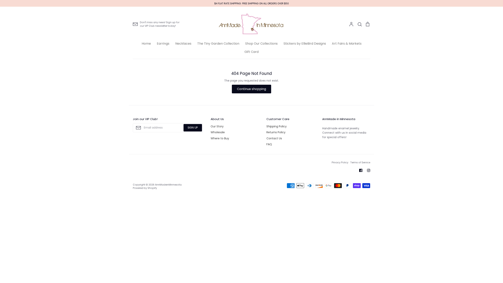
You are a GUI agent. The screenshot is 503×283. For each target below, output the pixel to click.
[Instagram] (369, 170)
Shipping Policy (276, 126)
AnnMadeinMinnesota (168, 184)
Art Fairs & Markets (347, 43)
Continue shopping (251, 89)
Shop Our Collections (261, 43)
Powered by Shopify (145, 188)
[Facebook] (361, 170)
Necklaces (183, 43)
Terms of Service (360, 162)
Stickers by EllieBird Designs (305, 43)
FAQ (269, 144)
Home (146, 43)
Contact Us (274, 138)
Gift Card (251, 52)
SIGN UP (193, 128)
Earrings (163, 43)
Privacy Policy (340, 162)
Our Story (217, 126)
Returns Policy (275, 132)
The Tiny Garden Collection (218, 43)
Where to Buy (220, 138)
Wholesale (218, 132)
